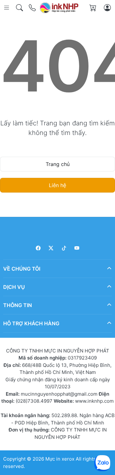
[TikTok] (64, 248)
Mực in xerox (59, 459)
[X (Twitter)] (51, 248)
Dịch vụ (14, 287)
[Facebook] (38, 248)
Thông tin (17, 305)
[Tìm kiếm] (20, 8)
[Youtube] (77, 248)
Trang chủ (58, 164)
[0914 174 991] (33, 8)
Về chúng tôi (21, 268)
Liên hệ (57, 185)
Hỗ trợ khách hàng (31, 323)
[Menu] (7, 8)
